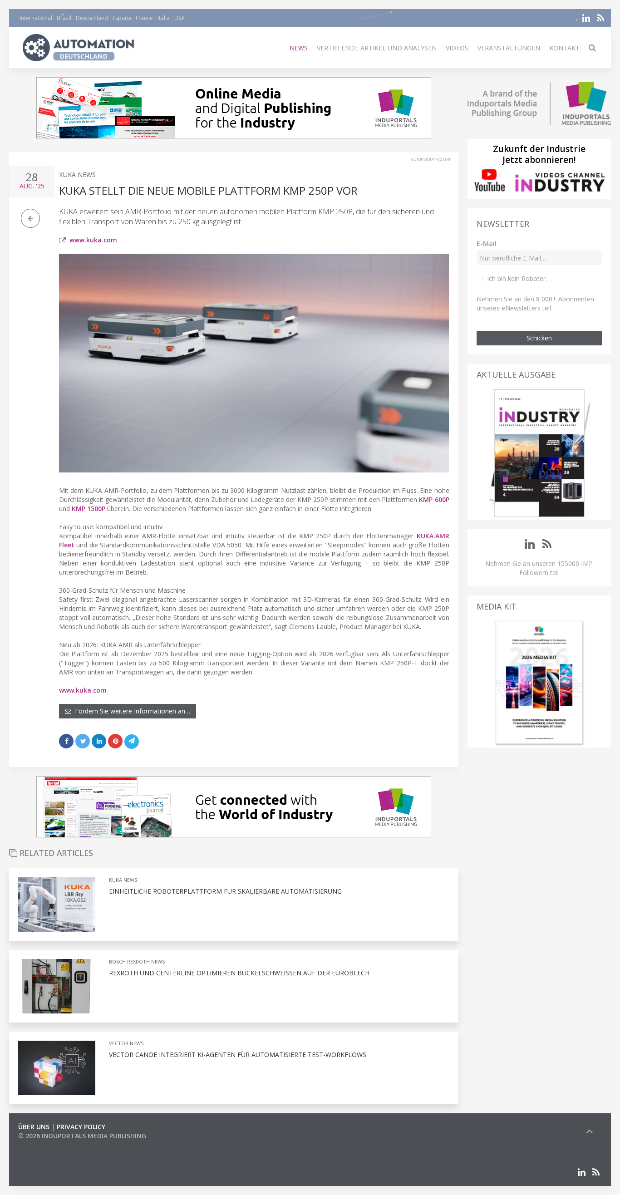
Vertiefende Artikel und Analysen (377, 48)
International (36, 18)
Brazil (64, 18)
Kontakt (564, 48)
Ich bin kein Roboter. (517, 278)
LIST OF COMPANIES (49, 1145)
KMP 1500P (88, 508)
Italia (163, 18)
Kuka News (77, 174)
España (122, 18)
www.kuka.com (93, 240)
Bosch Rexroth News (137, 961)
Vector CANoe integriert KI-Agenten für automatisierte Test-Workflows (237, 1054)
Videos (457, 48)
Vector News (126, 1043)
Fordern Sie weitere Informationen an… (130, 711)
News (299, 48)
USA (179, 18)
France (144, 18)
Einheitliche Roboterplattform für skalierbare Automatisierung (225, 891)
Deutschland (92, 18)
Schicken (539, 338)
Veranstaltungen (508, 48)
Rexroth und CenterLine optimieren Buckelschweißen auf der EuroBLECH (239, 973)
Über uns (33, 1126)
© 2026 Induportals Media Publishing (82, 1135)
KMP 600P (434, 499)
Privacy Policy (81, 1126)
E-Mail (487, 243)
